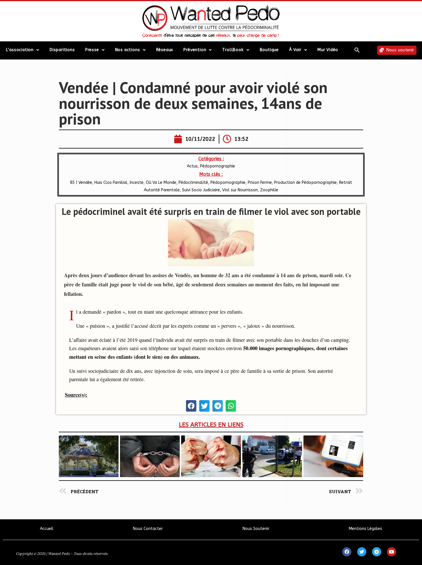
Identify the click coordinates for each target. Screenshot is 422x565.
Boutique (269, 49)
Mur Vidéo (328, 49)
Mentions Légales (365, 528)
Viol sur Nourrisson (240, 190)
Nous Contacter (148, 528)
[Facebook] (346, 551)
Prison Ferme (260, 182)
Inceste (137, 182)
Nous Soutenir (256, 528)
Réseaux (164, 49)
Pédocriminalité (193, 182)
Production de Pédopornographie (305, 182)
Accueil (46, 528)
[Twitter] (361, 551)
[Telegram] (376, 551)
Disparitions (62, 49)
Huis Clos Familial (110, 182)
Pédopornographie (217, 166)
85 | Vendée (81, 182)
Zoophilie (269, 190)
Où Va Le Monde (161, 182)
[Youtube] (391, 551)
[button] (357, 50)
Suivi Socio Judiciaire (201, 190)
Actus (192, 166)
